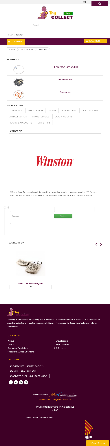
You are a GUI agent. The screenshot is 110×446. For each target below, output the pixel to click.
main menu (17, 41)
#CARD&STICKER (18, 376)
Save (64, 216)
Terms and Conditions (18, 348)
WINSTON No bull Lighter (30, 283)
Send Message (98, 443)
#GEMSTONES (17, 366)
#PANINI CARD (28, 371)
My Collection (62, 344)
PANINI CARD (69, 110)
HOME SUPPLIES (40, 116)
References (61, 348)
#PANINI (14, 371)
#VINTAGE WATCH (39, 376)
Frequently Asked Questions (21, 351)
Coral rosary (65, 92)
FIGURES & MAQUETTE (20, 122)
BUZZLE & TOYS (35, 110)
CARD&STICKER (90, 110)
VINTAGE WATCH (18, 116)
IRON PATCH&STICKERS (66, 67)
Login (10, 35)
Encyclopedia (62, 340)
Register (19, 35)
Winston (16, 131)
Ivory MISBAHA (65, 79)
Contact (11, 344)
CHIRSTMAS (44, 122)
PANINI (52, 110)
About (11, 340)
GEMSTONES (15, 110)
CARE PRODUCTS (63, 116)
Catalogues (94, 41)
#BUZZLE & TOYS (35, 366)
